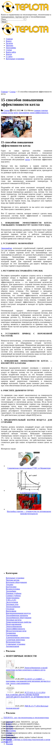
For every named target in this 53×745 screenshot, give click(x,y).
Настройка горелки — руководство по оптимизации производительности (29, 512)
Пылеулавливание (13, 624)
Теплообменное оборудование (18, 618)
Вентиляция (11, 611)
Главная (4, 92)
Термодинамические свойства (18, 622)
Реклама (9, 744)
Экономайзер (6, 248)
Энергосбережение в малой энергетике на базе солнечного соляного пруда (26, 669)
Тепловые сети (12, 604)
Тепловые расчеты (13, 620)
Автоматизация (12, 646)
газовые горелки (41, 110)
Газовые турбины (13, 596)
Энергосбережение (14, 626)
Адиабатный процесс (29, 493)
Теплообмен (11, 591)
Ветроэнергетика (13, 642)
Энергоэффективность (15, 629)
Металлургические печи (16, 631)
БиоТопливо (11, 587)
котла (27, 159)
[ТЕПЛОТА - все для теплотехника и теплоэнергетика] (25, 12)
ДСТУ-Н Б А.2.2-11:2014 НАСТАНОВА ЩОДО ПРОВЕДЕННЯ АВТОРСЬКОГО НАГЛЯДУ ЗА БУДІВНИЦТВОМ (27, 694)
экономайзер (24, 113)
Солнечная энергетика (15, 640)
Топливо (9, 584)
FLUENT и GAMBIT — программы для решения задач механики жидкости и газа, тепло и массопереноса (28, 681)
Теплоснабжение (13, 607)
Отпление (10, 609)
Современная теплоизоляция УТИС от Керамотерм (29, 468)
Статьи (13, 92)
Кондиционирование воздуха (18, 613)
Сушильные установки (15, 644)
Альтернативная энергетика (17, 637)
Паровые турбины (13, 593)
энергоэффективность (39, 113)
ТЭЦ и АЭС (11, 600)
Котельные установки (15, 578)
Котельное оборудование (16, 582)
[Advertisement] (26, 64)
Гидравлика (11, 633)
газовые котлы (7, 113)
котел (16, 113)
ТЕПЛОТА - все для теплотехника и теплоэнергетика (26, 718)
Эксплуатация (12, 602)
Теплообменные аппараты (17, 615)
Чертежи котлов (12, 580)
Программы (11, 731)
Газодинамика (12, 635)
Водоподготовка (13, 589)
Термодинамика (12, 598)
